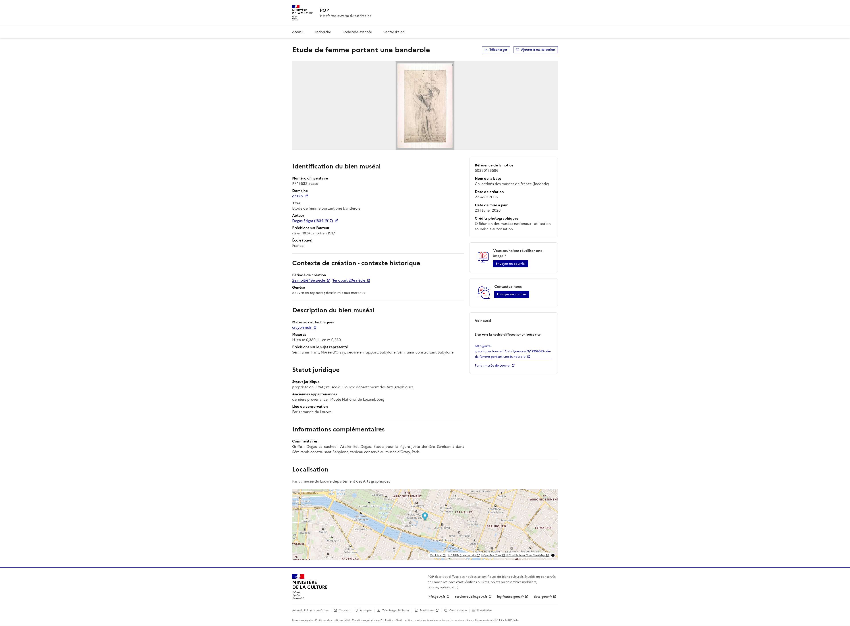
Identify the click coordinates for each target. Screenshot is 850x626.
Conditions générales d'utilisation (373, 620)
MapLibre (435, 555)
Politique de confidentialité (332, 620)
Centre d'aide (393, 32)
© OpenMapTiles (491, 555)
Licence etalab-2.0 (486, 620)
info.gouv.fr (436, 596)
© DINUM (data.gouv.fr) (462, 555)
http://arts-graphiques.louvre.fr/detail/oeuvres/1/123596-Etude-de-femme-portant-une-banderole (513, 351)
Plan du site (484, 610)
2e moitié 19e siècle (308, 280)
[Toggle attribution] (553, 555)
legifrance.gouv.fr (510, 596)
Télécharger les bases (395, 610)
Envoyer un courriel (510, 263)
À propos (366, 610)
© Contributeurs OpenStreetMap (525, 555)
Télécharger (498, 49)
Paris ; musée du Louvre (492, 365)
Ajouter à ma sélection (538, 49)
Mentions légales (302, 620)
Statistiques (427, 610)
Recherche (323, 32)
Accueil (297, 32)
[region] (425, 524)
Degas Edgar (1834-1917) (312, 220)
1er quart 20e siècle (348, 280)
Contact (344, 610)
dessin (297, 196)
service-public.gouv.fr (471, 596)
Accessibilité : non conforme (310, 610)
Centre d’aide (458, 610)
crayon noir (301, 327)
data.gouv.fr (543, 596)
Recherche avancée (357, 32)
